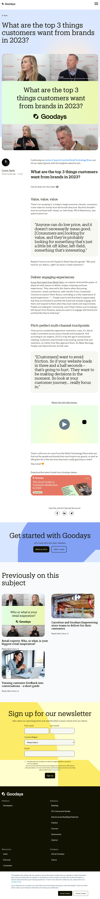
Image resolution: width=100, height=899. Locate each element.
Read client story (9, 649)
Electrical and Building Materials (64, 817)
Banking (54, 805)
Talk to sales (59, 549)
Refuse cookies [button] (81, 893)
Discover (7, 860)
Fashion (54, 822)
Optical (54, 840)
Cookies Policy (16, 882)
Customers (7, 865)
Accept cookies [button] (65, 893)
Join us (54, 860)
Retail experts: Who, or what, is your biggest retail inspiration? (25, 642)
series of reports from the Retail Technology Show (68, 160)
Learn (5, 854)
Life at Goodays (57, 854)
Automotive (56, 834)
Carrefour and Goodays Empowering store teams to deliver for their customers (74, 625)
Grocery (54, 828)
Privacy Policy (56, 770)
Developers (8, 805)
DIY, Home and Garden (60, 811)
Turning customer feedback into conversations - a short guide (22, 684)
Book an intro (41, 549)
